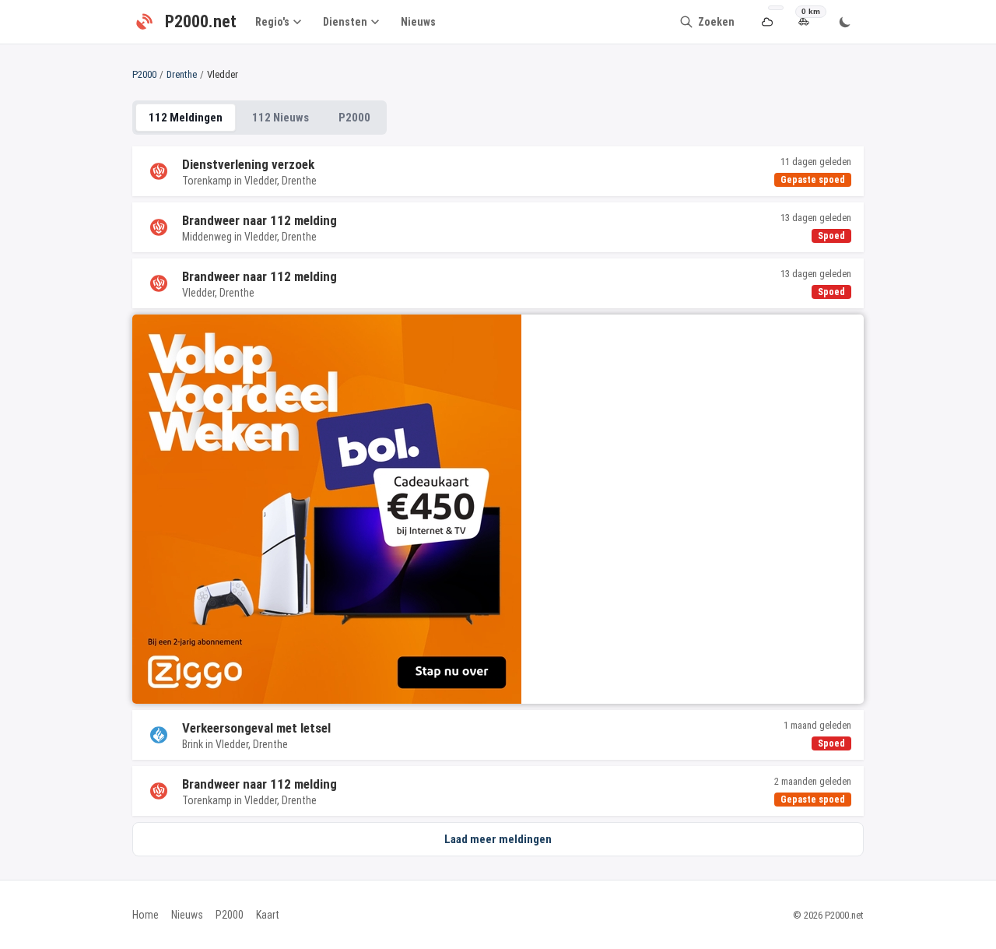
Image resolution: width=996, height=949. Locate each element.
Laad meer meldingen (498, 839)
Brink (192, 744)
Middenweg (207, 236)
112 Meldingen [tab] (186, 118)
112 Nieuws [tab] (280, 118)
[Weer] (766, 22)
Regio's (272, 22)
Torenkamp (207, 180)
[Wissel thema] (845, 21)
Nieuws (418, 22)
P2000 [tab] (354, 118)
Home (145, 915)
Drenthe (182, 74)
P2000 (144, 74)
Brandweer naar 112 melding (259, 220)
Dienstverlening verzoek (248, 164)
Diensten (345, 22)
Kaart (267, 915)
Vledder (260, 180)
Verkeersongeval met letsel (256, 728)
